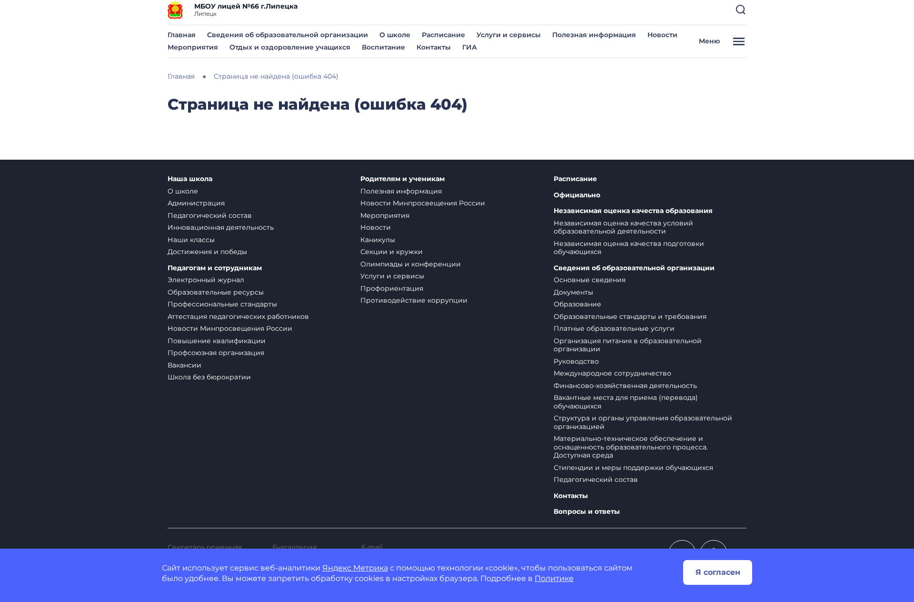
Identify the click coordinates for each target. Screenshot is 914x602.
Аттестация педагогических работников (238, 316)
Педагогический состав (210, 215)
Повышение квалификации (217, 341)
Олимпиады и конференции (410, 264)
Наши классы (191, 239)
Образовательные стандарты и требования (630, 316)
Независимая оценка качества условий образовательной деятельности (623, 227)
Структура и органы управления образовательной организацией (643, 422)
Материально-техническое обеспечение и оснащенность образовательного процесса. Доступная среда (631, 446)
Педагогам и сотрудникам (215, 268)
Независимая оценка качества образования (633, 211)
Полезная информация (594, 35)
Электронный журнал (206, 279)
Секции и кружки (391, 251)
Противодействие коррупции (413, 300)
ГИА (469, 47)
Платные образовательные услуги (614, 328)
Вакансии (184, 365)
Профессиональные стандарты (222, 304)
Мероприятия (193, 47)
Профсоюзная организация (216, 352)
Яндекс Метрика (355, 567)
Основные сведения (590, 279)
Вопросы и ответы (587, 512)
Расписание (443, 35)
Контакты (434, 47)
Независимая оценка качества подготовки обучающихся (629, 247)
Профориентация (391, 288)
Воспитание (383, 47)
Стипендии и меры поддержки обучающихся (633, 467)
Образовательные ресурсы (216, 292)
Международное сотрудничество (612, 373)
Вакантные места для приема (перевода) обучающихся (626, 401)
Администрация (196, 203)
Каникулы (377, 239)
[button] (740, 9)
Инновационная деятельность (221, 227)
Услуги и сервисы (509, 35)
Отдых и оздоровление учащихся (289, 47)
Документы (573, 292)
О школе (394, 35)
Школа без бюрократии (209, 377)
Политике (554, 578)
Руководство (576, 361)
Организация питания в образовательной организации (628, 345)
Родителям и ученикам (402, 179)
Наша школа (190, 179)
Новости (662, 35)
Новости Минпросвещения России (230, 328)
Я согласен (717, 572)
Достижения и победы (207, 251)
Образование (577, 304)
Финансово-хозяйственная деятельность (625, 385)
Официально (577, 195)
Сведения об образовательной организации (287, 35)
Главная (182, 35)
